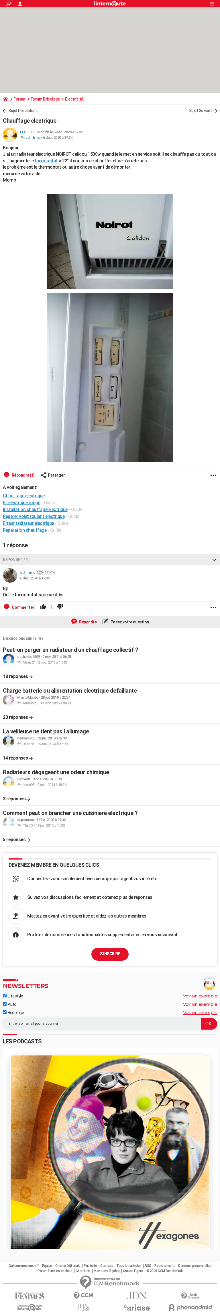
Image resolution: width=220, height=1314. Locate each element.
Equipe (47, 1266)
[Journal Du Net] (137, 1295)
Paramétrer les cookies (55, 1271)
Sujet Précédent (22, 110)
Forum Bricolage (45, 99)
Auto (12, 1004)
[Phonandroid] (190, 1307)
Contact (106, 1266)
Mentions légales (106, 1271)
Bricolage (15, 1012)
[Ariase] (137, 1307)
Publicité (90, 1266)
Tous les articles (129, 1266)
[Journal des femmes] (29, 1296)
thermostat (46, 160)
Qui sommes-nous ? (24, 1266)
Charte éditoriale (67, 1266)
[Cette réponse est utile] (43, 607)
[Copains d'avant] (29, 1307)
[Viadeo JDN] (83, 1307)
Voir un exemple (200, 996)
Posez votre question (129, 622)
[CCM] (83, 1295)
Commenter (22, 607)
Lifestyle (15, 996)
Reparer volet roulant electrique (33, 516)
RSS (148, 1266)
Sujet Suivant (200, 110)
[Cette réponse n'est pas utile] (60, 607)
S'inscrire (110, 953)
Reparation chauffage (24, 530)
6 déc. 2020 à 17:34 (57, 137)
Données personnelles (194, 1266)
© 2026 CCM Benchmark (164, 1271)
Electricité (74, 99)
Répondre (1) (23, 475)
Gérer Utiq (83, 1271)
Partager (56, 475)
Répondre (87, 622)
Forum (19, 99)
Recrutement (164, 1266)
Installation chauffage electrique (35, 509)
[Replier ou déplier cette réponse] (214, 559)
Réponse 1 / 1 (15, 559)
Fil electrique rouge (21, 502)
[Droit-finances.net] (190, 1296)
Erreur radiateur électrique (28, 523)
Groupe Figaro (133, 1271)
